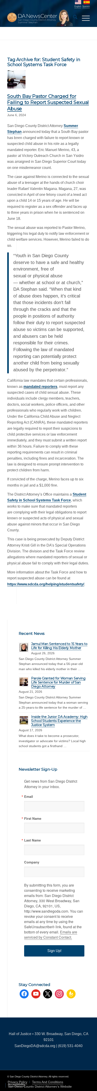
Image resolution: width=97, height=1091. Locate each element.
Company (31, 862)
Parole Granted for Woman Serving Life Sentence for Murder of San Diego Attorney (58, 682)
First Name (32, 818)
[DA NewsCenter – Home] (40, 18)
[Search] (73, 18)
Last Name (32, 840)
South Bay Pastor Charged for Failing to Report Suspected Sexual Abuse (48, 102)
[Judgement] (16, 79)
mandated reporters (40, 386)
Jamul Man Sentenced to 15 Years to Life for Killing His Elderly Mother (59, 646)
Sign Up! (54, 951)
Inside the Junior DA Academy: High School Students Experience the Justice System (59, 721)
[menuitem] (73, 18)
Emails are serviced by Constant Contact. (50, 934)
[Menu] (83, 18)
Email (28, 796)
